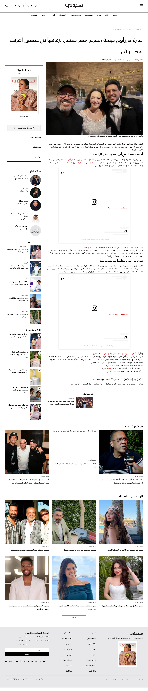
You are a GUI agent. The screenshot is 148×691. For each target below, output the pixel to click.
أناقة (106, 15)
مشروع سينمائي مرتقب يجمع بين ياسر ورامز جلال (17, 315)
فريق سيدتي (68, 655)
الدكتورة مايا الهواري (22, 203)
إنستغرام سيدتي (112, 365)
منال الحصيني (24, 229)
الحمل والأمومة (21, 644)
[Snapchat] (32, 5)
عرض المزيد (74, 617)
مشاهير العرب (138, 59)
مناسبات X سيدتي (66, 638)
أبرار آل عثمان (24, 191)
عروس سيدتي (91, 660)
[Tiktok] (23, 5)
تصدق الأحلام (37, 147)
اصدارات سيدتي (90, 666)
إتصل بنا (106, 680)
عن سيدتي (69, 644)
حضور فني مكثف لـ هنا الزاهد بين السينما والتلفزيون (18, 299)
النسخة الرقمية (24, 116)
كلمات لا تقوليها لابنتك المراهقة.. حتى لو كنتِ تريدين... (20, 390)
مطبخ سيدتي (91, 638)
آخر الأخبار (69, 671)
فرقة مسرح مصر (75, 162)
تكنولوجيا (25, 263)
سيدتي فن (107, 371)
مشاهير (115, 15)
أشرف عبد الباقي (65, 159)
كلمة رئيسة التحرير (26, 128)
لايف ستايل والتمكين (41, 637)
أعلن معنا (115, 680)
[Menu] (141, 5)
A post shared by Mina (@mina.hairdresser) (94, 239)
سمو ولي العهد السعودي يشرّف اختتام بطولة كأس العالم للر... (19, 267)
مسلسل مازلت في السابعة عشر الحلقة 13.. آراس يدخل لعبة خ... (17, 250)
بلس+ (53, 15)
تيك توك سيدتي (108, 368)
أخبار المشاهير (98, 384)
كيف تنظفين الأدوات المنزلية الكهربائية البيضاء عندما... (18, 371)
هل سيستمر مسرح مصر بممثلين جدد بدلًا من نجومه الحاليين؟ (113, 353)
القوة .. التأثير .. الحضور (35, 137)
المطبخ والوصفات (20, 641)
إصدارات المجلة (24, 70)
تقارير (94, 655)
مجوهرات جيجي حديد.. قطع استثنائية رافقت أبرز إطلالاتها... (18, 406)
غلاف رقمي (68, 666)
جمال (99, 15)
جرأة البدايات (37, 157)
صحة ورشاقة (89, 15)
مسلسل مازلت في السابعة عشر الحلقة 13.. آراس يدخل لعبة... (18, 335)
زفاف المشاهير (87, 384)
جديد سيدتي (34, 242)
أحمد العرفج (24, 219)
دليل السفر (92, 671)
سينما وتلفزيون (24, 246)
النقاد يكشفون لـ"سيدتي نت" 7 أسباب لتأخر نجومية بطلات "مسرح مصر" (108, 247)
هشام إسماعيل (94, 162)
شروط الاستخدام (139, 680)
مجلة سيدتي (68, 633)
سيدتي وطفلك (76, 15)
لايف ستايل (62, 15)
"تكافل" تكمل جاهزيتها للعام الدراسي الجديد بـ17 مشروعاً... (19, 283)
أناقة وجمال (32, 641)
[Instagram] (19, 5)
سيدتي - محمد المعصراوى (123, 59)
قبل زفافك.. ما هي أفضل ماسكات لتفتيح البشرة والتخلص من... (18, 355)
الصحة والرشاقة (21, 637)
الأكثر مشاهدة (33, 330)
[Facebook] (15, 5)
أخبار (27, 279)
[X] (28, 5)
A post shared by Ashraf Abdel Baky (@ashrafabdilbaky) (94, 346)
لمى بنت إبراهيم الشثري (21, 178)
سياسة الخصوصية (126, 680)
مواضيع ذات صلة (133, 426)
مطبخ (43, 15)
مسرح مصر (121, 384)
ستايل (94, 649)
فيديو (33, 15)
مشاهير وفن (43, 641)
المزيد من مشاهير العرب (129, 496)
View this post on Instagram (118, 208)
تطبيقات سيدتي (67, 660)
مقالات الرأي (35, 172)
